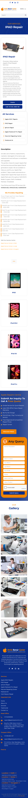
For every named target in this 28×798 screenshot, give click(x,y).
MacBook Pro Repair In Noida (8, 781)
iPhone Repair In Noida (21, 781)
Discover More (8, 432)
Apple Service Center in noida (9, 246)
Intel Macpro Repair (7, 694)
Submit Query (14, 493)
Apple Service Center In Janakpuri (9, 775)
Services (3, 705)
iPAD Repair (9, 123)
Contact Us (4, 710)
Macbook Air (9, 140)
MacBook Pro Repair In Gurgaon (9, 786)
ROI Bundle (21, 796)
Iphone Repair (9, 127)
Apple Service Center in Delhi (9, 243)
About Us (4, 703)
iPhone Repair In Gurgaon (8, 788)
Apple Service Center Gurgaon (8, 785)
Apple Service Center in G (8, 249)
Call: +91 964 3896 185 (13, 107)
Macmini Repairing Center (13, 136)
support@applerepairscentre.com (13, 720)
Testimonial (4, 708)
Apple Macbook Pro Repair (13, 132)
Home (3, 701)
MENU (22, 9)
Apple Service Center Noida (8, 779)
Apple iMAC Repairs (11, 119)
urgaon (17, 249)
